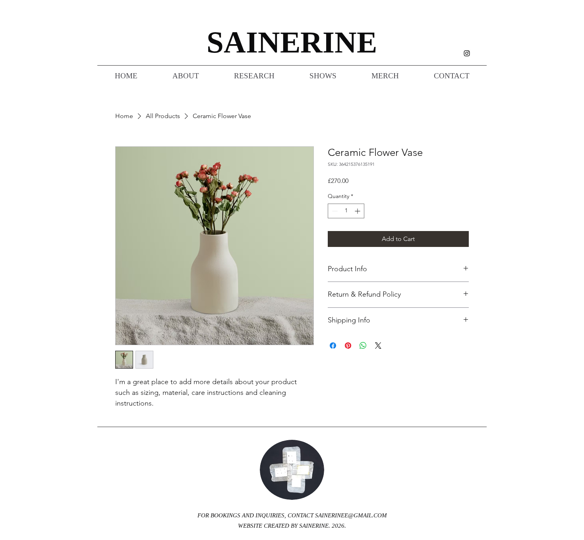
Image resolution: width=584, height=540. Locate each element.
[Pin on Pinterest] (348, 345)
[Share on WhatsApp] (363, 345)
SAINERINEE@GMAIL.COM (351, 515)
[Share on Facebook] (333, 345)
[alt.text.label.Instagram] (467, 53)
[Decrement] (334, 211)
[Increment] (358, 211)
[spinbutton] (346, 211)
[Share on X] (378, 345)
